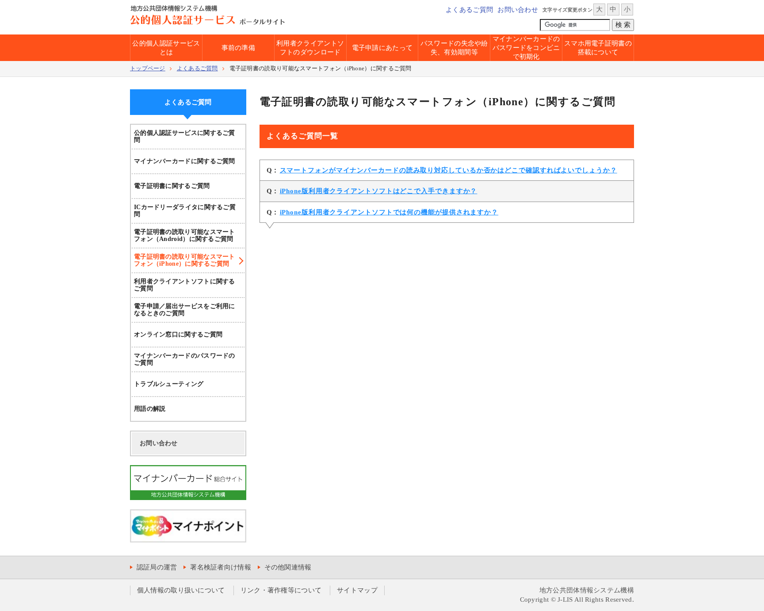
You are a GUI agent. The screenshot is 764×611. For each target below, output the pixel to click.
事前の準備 (239, 47)
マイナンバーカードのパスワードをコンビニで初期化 (526, 47)
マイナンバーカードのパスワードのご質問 (184, 359)
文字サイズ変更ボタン (567, 9)
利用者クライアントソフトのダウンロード (310, 48)
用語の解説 (150, 408)
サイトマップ (357, 590)
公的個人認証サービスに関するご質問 (184, 136)
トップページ (147, 68)
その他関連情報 (288, 567)
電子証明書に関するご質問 (172, 186)
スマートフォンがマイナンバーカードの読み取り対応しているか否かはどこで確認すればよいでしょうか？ (448, 170)
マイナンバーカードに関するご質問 (184, 161)
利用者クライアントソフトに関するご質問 (184, 285)
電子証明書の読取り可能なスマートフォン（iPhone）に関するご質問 (184, 260)
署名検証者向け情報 (220, 567)
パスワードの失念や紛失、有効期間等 (454, 48)
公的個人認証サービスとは (166, 48)
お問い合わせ (517, 9)
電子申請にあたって (382, 47)
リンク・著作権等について (281, 590)
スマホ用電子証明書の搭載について (598, 48)
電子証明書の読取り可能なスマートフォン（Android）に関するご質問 (184, 235)
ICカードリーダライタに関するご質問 (185, 211)
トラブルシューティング (168, 384)
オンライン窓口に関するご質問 (178, 334)
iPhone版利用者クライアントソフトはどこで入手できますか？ (379, 191)
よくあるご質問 (469, 9)
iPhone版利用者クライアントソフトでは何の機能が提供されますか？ (389, 212)
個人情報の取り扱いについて (181, 590)
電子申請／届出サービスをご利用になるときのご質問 (184, 310)
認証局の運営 (157, 567)
